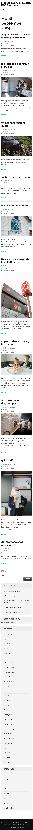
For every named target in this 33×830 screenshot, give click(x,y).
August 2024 (8, 743)
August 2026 (8, 634)
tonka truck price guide (15, 177)
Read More (5, 56)
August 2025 (8, 686)
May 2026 (7, 643)
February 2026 (8, 658)
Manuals (6, 794)
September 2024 (9, 738)
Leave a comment (9, 45)
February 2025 (8, 715)
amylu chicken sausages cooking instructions (16, 36)
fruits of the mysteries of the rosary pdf (16, 612)
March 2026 (7, 653)
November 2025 (9, 672)
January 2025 (8, 719)
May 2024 (7, 757)
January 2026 (8, 662)
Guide (5, 784)
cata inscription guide (14, 205)
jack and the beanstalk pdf (12, 591)
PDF (5, 798)
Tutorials (6, 803)
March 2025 (7, 710)
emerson (5, 43)
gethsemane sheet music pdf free (12, 543)
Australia (6, 775)
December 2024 (9, 724)
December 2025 (9, 667)
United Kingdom (9, 808)
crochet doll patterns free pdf (13, 607)
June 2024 (7, 752)
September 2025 (9, 681)
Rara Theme (25, 824)
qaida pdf (7, 460)
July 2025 (6, 691)
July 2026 (7, 639)
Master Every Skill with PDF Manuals (16, 4)
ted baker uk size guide (11, 596)
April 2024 (7, 762)
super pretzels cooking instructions (15, 343)
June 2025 (7, 696)
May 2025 (7, 700)
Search (3, 575)
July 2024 (7, 748)
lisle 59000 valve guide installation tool (15, 261)
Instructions (7, 789)
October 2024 (8, 733)
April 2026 (7, 648)
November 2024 (9, 729)
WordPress (20, 827)
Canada (6, 779)
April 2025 (7, 705)
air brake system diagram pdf (11, 402)
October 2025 (8, 677)
